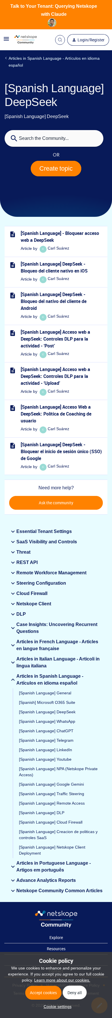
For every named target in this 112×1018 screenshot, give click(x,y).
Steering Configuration (41, 583)
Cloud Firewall (31, 593)
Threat (23, 552)
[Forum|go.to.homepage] (25, 40)
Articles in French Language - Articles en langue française (57, 645)
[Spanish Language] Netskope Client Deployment (52, 850)
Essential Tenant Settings (44, 531)
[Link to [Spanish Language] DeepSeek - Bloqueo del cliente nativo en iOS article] (12, 265)
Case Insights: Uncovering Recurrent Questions (56, 628)
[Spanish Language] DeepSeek (47, 712)
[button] (56, 1006)
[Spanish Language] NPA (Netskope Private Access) (58, 771)
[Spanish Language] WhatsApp (47, 721)
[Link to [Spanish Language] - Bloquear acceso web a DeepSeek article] (12, 234)
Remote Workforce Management (51, 572)
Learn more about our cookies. (62, 980)
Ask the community (56, 502)
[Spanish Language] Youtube (45, 759)
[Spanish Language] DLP (41, 812)
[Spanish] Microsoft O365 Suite (47, 702)
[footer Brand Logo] (56, 926)
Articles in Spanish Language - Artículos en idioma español (54, 61)
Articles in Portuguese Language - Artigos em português (53, 866)
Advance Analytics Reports (46, 880)
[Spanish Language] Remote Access (52, 803)
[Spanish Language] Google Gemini (51, 784)
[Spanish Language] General (45, 693)
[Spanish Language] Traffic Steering (51, 793)
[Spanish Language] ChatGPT (46, 731)
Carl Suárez (58, 248)
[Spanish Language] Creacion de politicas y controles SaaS (58, 834)
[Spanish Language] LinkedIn (45, 749)
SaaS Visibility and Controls (46, 541)
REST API (27, 562)
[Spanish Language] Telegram (46, 740)
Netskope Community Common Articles (59, 890)
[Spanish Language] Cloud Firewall (50, 822)
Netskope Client (33, 603)
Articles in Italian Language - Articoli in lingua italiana (58, 662)
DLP (21, 614)
